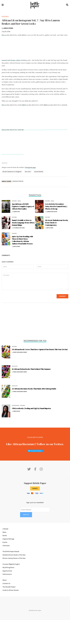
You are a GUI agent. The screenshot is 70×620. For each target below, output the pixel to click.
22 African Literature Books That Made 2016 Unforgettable (34, 389)
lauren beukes (38, 171)
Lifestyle (5, 529)
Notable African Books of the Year (14, 555)
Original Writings (8, 539)
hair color (28, 171)
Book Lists (15, 366)
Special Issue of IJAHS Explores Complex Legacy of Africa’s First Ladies (23, 206)
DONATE (35, 488)
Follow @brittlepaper (36, 451)
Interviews (6, 546)
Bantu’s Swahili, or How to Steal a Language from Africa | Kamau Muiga (23, 222)
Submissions (7, 574)
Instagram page (30, 167)
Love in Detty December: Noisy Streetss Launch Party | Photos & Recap (56, 206)
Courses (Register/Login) (11, 564)
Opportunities (7, 571)
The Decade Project (9, 587)
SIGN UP (26, 515)
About (5, 580)
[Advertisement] (35, 321)
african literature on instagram (12, 171)
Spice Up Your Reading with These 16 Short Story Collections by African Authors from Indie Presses (22, 240)
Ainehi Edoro (6, 181)
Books (5, 535)
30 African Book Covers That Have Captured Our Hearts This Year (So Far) (40, 349)
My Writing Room (8, 567)
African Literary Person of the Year (14, 558)
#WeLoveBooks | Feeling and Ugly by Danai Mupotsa (31, 408)
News (19, 201)
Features (14, 346)
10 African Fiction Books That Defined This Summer (31, 369)
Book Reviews (15, 405)
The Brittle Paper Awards (11, 551)
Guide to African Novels (11, 590)
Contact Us (6, 583)
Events (5, 542)
